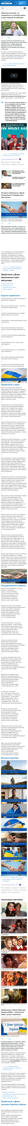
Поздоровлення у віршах (9, 287)
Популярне (8, 888)
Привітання (22, 888)
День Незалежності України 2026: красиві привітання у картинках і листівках (12, 268)
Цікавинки (15, 888)
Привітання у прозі (8, 285)
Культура (4, 892)
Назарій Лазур (18, 200)
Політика (13, 162)
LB (7, 52)
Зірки (18, 162)
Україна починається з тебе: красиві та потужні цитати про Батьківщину (13, 879)
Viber (20, 159)
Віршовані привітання (9, 1092)
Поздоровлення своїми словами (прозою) (14, 1094)
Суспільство (20, 164)
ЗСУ (9, 892)
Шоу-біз (7, 162)
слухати (21, 2)
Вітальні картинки (7, 289)
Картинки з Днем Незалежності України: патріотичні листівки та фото (12, 1068)
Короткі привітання (8, 283)
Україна (16, 890)
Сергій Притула (6, 164)
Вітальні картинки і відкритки (10, 1098)
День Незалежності (7, 890)
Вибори (14, 164)
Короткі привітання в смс (9, 1096)
